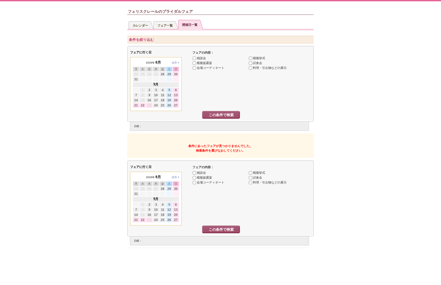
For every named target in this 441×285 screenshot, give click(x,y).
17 (156, 100)
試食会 (257, 63)
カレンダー (140, 25)
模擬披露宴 (204, 63)
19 (169, 100)
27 (176, 105)
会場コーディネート (210, 68)
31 (136, 79)
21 (136, 105)
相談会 (201, 58)
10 (156, 95)
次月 (174, 62)
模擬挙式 (259, 58)
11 (162, 95)
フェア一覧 (165, 25)
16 (149, 100)
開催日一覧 (190, 25)
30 (176, 74)
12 (169, 95)
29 (169, 74)
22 (142, 105)
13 (176, 95)
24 (156, 105)
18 (162, 100)
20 (176, 100)
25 (162, 105)
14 (136, 100)
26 (169, 105)
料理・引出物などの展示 (270, 68)
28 (162, 74)
